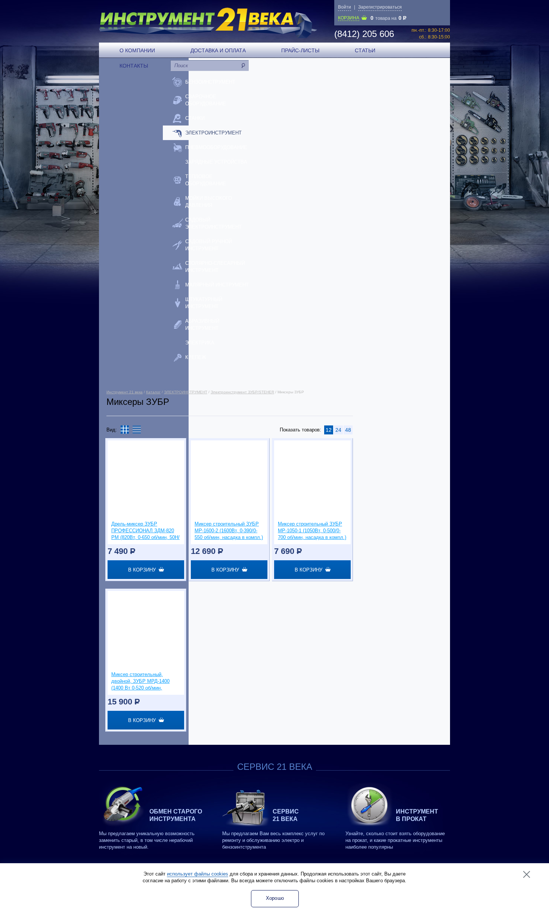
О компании (137, 50)
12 (329, 430)
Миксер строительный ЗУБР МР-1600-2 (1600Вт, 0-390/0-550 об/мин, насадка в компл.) (229, 530)
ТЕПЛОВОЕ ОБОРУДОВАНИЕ (205, 180)
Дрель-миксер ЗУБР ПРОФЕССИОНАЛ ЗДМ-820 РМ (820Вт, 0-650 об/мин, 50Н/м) (145, 530)
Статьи (365, 50)
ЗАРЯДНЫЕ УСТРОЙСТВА (216, 162)
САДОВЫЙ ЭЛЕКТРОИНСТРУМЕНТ (213, 223)
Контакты (134, 66)
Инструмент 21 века (124, 392)
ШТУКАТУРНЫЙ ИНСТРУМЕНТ (203, 303)
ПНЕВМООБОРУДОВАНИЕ (216, 147)
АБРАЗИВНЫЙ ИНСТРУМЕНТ (202, 324)
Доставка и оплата (218, 50)
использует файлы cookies (197, 874)
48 (348, 430)
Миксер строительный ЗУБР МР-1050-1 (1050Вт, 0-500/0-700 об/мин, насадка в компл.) (312, 530)
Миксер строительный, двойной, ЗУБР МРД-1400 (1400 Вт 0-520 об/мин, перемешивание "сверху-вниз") (140, 681)
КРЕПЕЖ (195, 357)
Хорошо (275, 898)
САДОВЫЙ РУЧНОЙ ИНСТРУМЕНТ (208, 245)
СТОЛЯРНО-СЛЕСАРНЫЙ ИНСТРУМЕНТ (215, 266)
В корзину (143, 570)
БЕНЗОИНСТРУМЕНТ (210, 82)
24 (338, 430)
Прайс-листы (300, 50)
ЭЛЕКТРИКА (199, 343)
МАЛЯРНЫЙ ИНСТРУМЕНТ (217, 285)
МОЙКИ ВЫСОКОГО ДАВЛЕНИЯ (208, 201)
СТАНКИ (195, 118)
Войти (344, 7)
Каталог (153, 392)
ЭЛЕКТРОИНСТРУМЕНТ (213, 133)
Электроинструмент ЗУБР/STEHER (242, 392)
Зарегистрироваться (380, 7)
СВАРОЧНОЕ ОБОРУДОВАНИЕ (205, 100)
